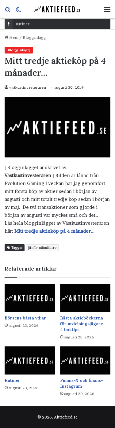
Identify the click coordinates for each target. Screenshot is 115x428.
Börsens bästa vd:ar (25, 318)
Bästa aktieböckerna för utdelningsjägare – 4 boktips (83, 323)
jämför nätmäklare (42, 247)
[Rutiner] (30, 360)
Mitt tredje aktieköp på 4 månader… (54, 231)
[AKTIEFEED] (57, 9)
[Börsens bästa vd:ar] (30, 298)
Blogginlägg (34, 37)
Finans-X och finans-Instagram (81, 383)
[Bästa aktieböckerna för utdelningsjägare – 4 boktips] (85, 298)
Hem (13, 37)
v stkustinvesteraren (27, 87)
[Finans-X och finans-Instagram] (85, 360)
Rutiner (22, 23)
